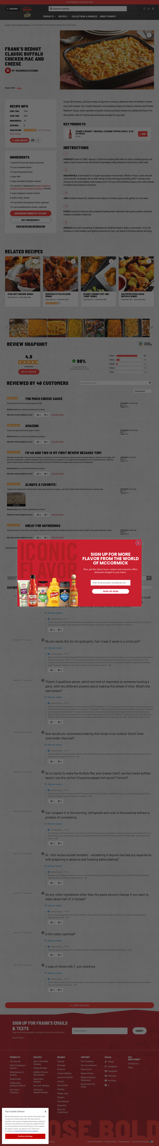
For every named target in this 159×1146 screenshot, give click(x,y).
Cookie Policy (19, 1131)
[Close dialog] (138, 543)
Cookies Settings (25, 1136)
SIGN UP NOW (110, 591)
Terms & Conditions (31, 1131)
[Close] (45, 1111)
